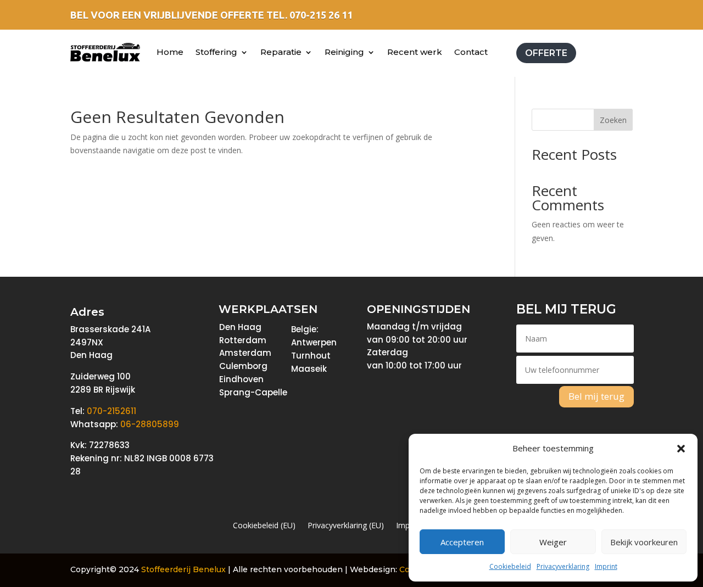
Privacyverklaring (563, 566)
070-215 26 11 (321, 14)
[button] (681, 448)
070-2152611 (111, 411)
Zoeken (613, 120)
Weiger (553, 541)
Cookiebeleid (510, 566)
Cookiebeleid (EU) (264, 526)
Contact (471, 52)
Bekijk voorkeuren (644, 541)
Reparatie (281, 52)
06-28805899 (149, 424)
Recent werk (414, 52)
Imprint (606, 566)
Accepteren (462, 541)
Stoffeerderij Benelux (183, 569)
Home (170, 52)
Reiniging (344, 52)
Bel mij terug (596, 396)
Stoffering (216, 52)
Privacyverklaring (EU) (346, 526)
